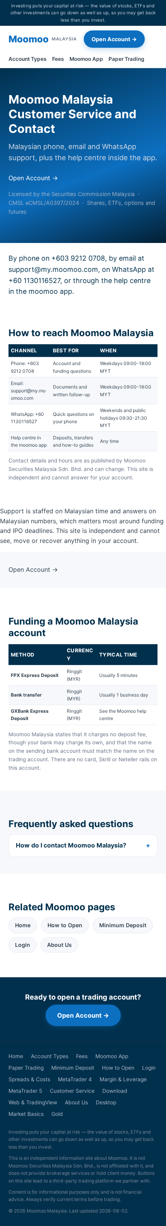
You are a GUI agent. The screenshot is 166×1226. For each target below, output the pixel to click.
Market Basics (26, 1114)
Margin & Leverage (123, 1079)
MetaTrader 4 (75, 1079)
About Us (59, 944)
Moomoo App (86, 59)
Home (22, 925)
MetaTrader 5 (25, 1091)
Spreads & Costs (29, 1079)
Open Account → (114, 39)
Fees (58, 59)
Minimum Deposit (122, 925)
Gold (57, 1114)
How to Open (64, 925)
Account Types (27, 59)
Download (114, 1091)
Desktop (106, 1102)
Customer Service (72, 1091)
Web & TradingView (32, 1102)
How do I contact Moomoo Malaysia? (71, 845)
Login (22, 944)
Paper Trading (126, 59)
